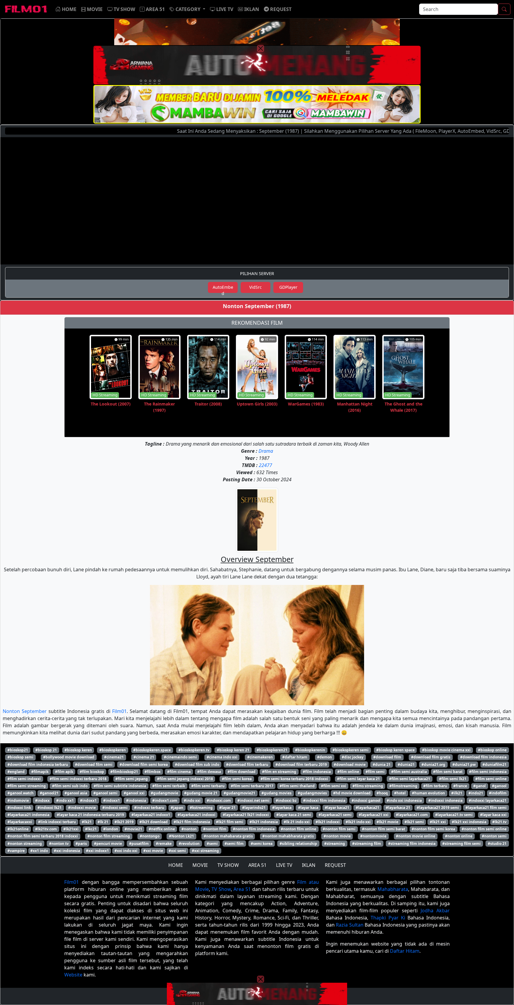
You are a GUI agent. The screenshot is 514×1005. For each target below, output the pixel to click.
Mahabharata (392, 889)
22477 (265, 465)
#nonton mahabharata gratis (288, 836)
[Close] (260, 48)
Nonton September (25, 711)
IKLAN (308, 865)
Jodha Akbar (435, 910)
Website (73, 974)
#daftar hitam (294, 757)
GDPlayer (288, 287)
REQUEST (335, 865)
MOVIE (200, 865)
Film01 (119, 711)
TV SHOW (228, 865)
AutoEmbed (223, 288)
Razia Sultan (349, 925)
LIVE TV (284, 865)
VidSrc (255, 287)
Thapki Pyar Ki (388, 917)
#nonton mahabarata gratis (228, 836)
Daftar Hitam (404, 951)
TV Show (221, 889)
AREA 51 (257, 865)
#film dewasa (209, 771)
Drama (265, 451)
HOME (175, 865)
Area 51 (242, 889)
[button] (187, 9)
